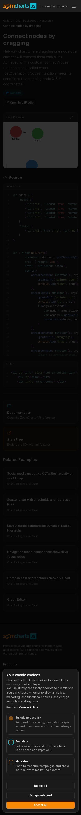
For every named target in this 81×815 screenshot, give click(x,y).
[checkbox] (11, 718)
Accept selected (40, 795)
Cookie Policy (28, 707)
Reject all (40, 785)
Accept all (40, 805)
